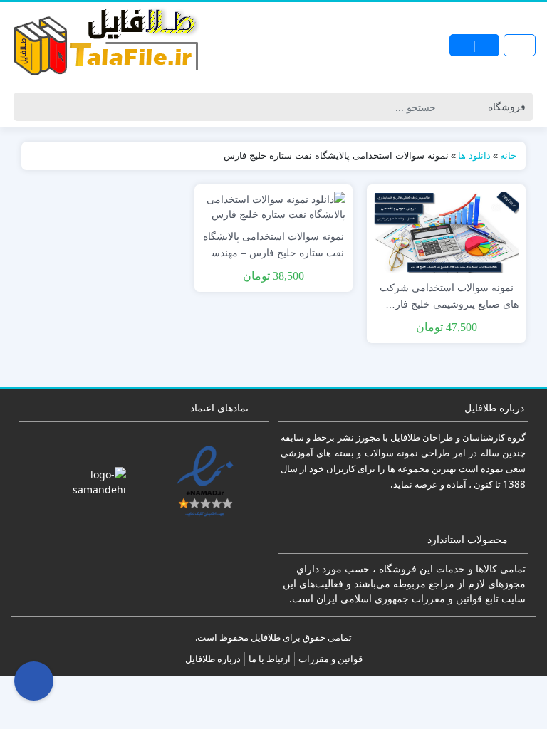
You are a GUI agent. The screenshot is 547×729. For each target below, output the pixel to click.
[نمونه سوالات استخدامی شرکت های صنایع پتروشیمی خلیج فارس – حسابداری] (446, 230)
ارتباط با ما (270, 658)
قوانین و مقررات (330, 658)
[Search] (27, 107)
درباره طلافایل (213, 658)
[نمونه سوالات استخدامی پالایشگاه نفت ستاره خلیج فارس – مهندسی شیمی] (274, 204)
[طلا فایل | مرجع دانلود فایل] (107, 45)
